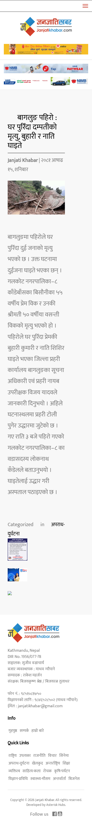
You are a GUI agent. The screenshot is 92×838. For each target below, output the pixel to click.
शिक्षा (66, 763)
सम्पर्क (24, 730)
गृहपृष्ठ (12, 730)
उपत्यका (25, 755)
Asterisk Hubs (55, 805)
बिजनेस (74, 778)
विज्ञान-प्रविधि (18, 778)
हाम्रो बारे (37, 730)
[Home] (46, 26)
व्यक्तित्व (14, 771)
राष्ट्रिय (12, 755)
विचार (52, 755)
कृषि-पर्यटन (62, 771)
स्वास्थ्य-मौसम (40, 778)
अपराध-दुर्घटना (18, 763)
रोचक (47, 771)
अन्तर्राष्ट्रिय (52, 763)
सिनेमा (64, 755)
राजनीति (39, 755)
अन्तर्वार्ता (59, 778)
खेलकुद (37, 763)
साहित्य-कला (31, 771)
